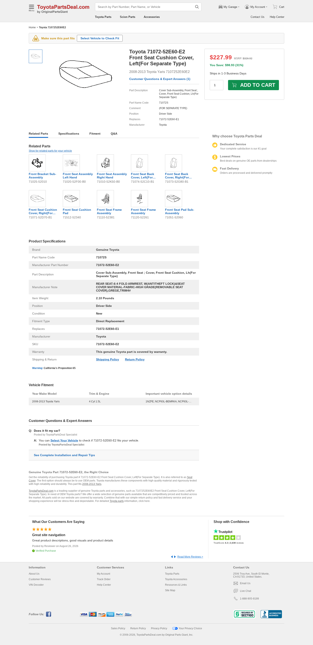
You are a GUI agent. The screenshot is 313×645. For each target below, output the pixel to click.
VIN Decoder (36, 584)
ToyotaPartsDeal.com (41, 490)
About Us (34, 573)
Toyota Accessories (176, 579)
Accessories (152, 17)
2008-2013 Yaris (91, 484)
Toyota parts (117, 501)
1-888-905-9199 (249, 598)
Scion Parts (127, 17)
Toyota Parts (103, 17)
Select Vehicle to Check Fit (99, 38)
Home (32, 27)
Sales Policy (118, 628)
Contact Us (257, 17)
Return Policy (135, 359)
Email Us (245, 583)
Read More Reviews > (190, 556)
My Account (103, 573)
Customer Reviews (40, 579)
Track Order (104, 579)
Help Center (277, 17)
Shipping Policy (107, 359)
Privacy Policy (159, 628)
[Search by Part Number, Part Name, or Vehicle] (197, 6)
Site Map (170, 590)
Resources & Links (176, 584)
